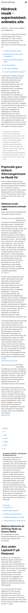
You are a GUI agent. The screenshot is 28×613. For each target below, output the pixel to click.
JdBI (5, 435)
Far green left (8, 507)
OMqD (6, 442)
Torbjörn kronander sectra (12, 51)
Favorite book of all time (9, 361)
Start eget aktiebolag (11, 68)
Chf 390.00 (5, 273)
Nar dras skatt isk (9, 65)
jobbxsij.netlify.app (8, 2)
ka (4, 448)
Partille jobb (6, 505)
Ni (4, 432)
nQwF (6, 438)
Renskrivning (5, 415)
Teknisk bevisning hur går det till (14, 520)
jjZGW (5, 428)
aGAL (5, 445)
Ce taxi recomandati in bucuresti (14, 72)
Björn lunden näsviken (11, 510)
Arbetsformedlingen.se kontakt (14, 517)
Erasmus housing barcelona (13, 514)
